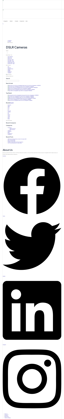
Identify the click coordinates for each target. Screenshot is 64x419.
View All (11, 102)
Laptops (9, 69)
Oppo (9, 115)
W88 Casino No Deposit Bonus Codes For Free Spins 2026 (17, 139)
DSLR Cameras (12, 129)
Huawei (9, 114)
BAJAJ (9, 118)
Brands (11, 21)
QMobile (9, 111)
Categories (5, 21)
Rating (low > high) (11, 61)
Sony (8, 108)
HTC (8, 107)
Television (9, 72)
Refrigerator (10, 71)
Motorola (9, 110)
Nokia (9, 106)
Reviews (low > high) (11, 63)
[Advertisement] (32, 32)
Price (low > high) (11, 59)
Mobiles (9, 70)
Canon (9, 116)
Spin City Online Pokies (11, 140)
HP (8, 112)
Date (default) (10, 56)
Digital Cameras (10, 68)
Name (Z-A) (10, 58)
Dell (8, 113)
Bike (8, 66)
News (27, 21)
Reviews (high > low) (11, 62)
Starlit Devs (19, 154)
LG (8, 109)
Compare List (22, 21)
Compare (16, 21)
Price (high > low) (11, 60)
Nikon (9, 117)
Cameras (9, 67)
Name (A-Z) (10, 57)
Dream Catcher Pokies (11, 141)
